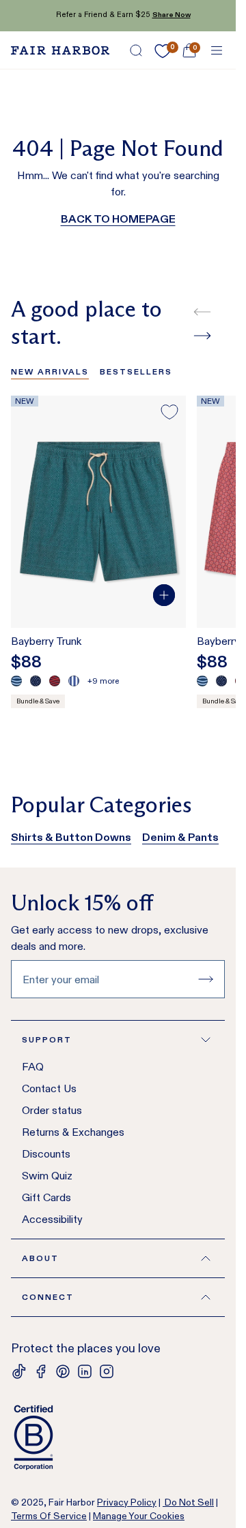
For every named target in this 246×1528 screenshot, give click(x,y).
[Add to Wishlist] (169, 412)
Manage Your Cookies (138, 1516)
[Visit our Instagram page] (106, 1371)
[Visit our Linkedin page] (85, 1371)
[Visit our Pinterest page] (63, 1371)
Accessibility (52, 1219)
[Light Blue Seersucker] (73, 680)
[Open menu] (216, 50)
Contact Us (49, 1088)
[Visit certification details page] (118, 1437)
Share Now (166, 14)
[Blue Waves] (16, 680)
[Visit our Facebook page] (41, 1371)
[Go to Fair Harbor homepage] (60, 50)
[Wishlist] (162, 51)
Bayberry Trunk (46, 641)
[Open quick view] (164, 595)
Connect (48, 1297)
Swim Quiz (47, 1175)
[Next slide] (202, 335)
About (40, 1258)
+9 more (103, 680)
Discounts (46, 1153)
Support (47, 1039)
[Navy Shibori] (35, 680)
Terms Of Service (49, 1516)
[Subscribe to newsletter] (205, 979)
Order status (52, 1110)
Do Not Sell (188, 1502)
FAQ (33, 1066)
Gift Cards (46, 1197)
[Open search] (136, 50)
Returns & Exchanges (73, 1132)
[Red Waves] (54, 680)
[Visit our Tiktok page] (19, 1371)
